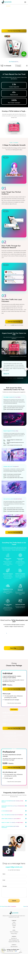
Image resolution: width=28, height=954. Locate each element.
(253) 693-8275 (14, 946)
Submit (14, 901)
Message (5, 886)
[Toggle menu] (25, 2)
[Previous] (1, 369)
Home (14, 922)
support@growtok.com (14, 867)
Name (4, 874)
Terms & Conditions (14, 931)
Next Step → (14, 648)
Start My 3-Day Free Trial (14, 31)
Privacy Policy (14, 933)
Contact (14, 925)
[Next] (26, 369)
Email (4, 880)
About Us (14, 923)
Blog (14, 927)
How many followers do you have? (14, 637)
